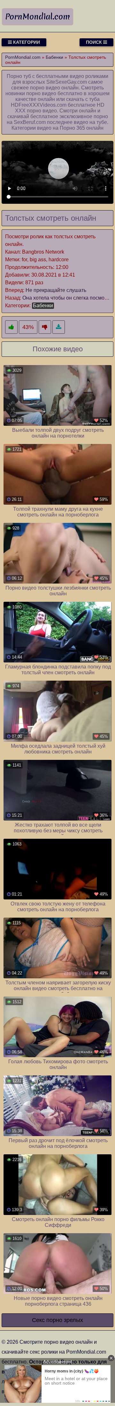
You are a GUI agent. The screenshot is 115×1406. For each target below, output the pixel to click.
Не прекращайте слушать (56, 290)
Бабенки (43, 305)
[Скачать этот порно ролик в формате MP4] (58, 327)
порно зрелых (64, 1320)
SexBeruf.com (30, 122)
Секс (38, 1320)
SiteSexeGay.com (66, 82)
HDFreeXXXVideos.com (38, 105)
